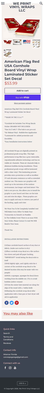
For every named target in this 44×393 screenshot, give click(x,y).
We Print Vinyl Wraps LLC (29, 389)
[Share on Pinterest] (17, 303)
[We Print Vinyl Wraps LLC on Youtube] (15, 369)
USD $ (21, 383)
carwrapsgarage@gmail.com (15, 357)
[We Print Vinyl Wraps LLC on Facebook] (5, 369)
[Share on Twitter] (12, 303)
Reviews (7, 343)
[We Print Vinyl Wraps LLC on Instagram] (10, 369)
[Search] (41, 3)
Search (6, 333)
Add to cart (23, 90)
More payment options (22, 103)
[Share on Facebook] (7, 303)
